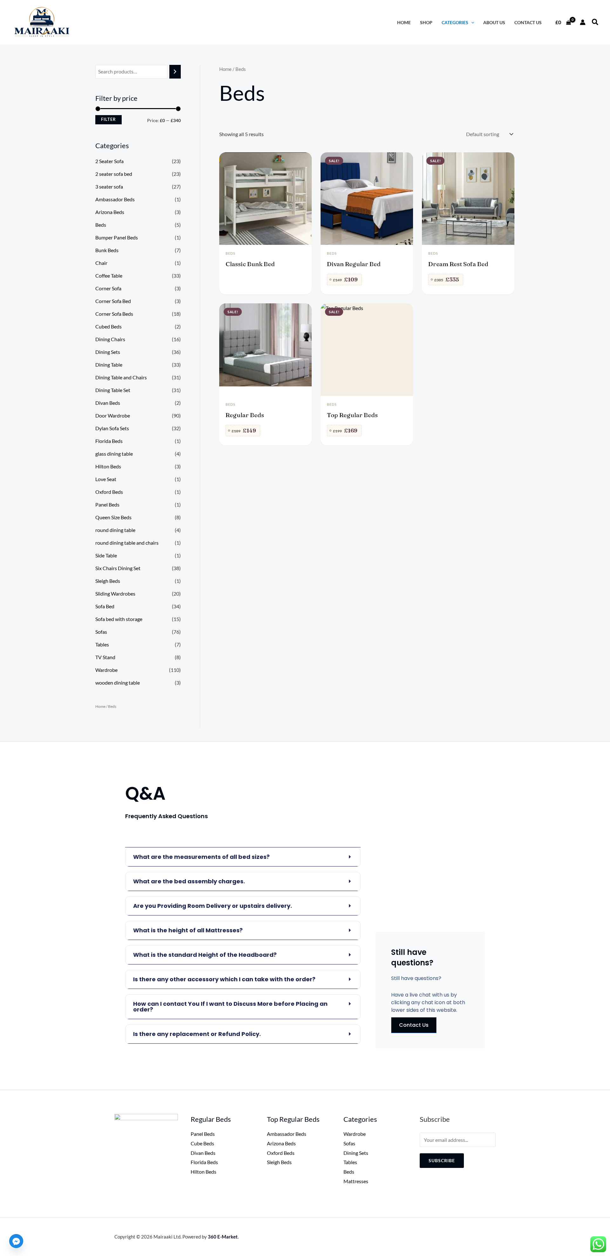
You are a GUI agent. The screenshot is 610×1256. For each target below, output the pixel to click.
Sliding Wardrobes (115, 593)
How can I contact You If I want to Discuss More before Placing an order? (230, 1006)
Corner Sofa (108, 288)
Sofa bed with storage (118, 619)
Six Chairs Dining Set (117, 568)
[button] (595, 22)
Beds (100, 225)
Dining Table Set (112, 390)
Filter (108, 119)
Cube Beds (202, 1143)
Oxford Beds (109, 492)
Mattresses (355, 1181)
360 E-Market (223, 1236)
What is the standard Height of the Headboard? (205, 955)
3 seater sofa (109, 186)
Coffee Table (108, 276)
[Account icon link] (583, 22)
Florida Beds (109, 441)
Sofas (101, 632)
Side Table (106, 555)
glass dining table (114, 454)
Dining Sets (107, 352)
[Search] (175, 72)
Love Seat (105, 479)
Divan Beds (107, 403)
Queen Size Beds (113, 517)
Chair (101, 263)
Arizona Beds (109, 212)
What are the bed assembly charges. (189, 881)
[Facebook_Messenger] (16, 1241)
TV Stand (105, 657)
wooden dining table (117, 683)
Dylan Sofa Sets (112, 428)
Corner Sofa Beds (114, 314)
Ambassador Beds (115, 199)
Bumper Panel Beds (116, 237)
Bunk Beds (107, 250)
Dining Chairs (110, 339)
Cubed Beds (108, 326)
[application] (471, 22)
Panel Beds (107, 504)
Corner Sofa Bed (113, 301)
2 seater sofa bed (113, 174)
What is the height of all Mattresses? (188, 930)
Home (100, 706)
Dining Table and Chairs (121, 377)
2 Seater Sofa (109, 161)
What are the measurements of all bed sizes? (201, 857)
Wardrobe (106, 670)
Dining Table (108, 365)
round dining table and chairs (127, 543)
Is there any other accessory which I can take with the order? (224, 979)
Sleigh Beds (107, 581)
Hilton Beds (108, 466)
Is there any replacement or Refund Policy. (197, 1034)
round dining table (115, 530)
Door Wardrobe (112, 415)
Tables (102, 644)
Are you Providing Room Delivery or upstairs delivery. (212, 906)
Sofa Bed (104, 606)
